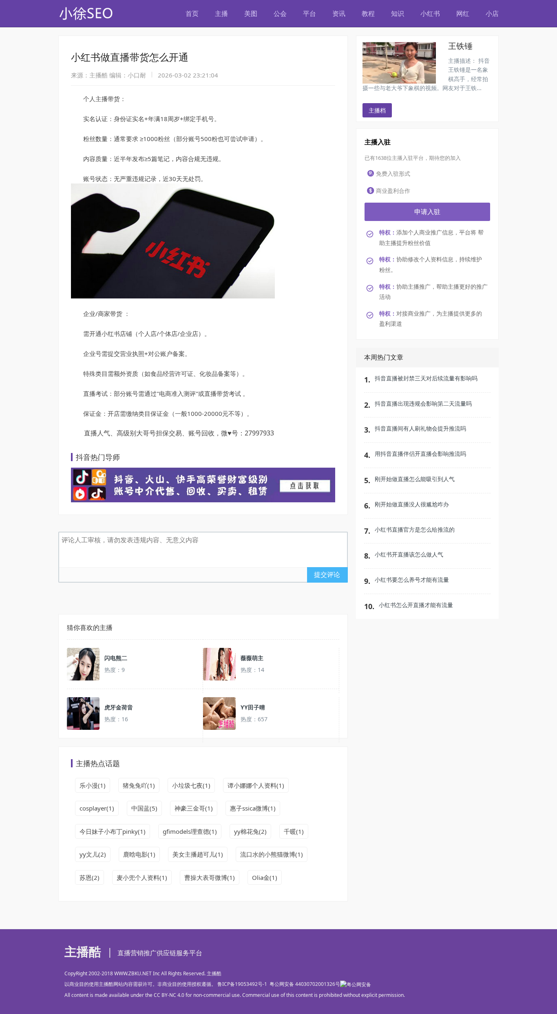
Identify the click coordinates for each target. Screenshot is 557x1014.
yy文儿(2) (93, 854)
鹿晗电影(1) (139, 854)
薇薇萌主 (252, 658)
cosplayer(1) (97, 808)
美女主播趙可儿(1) (197, 854)
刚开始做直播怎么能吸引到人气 (415, 479)
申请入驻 (427, 211)
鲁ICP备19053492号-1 (242, 984)
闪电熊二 (115, 658)
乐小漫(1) (93, 785)
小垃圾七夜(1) (191, 785)
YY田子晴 (253, 707)
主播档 (377, 110)
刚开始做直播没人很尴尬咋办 (412, 504)
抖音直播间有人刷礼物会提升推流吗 (420, 428)
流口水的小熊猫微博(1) (271, 854)
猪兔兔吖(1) (139, 785)
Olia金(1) (264, 877)
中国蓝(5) (144, 808)
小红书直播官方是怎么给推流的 (415, 529)
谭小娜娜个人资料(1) (256, 785)
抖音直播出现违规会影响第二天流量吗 (423, 403)
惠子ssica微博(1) (253, 808)
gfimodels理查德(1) (190, 831)
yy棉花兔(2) (250, 831)
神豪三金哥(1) (194, 808)
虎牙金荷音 (118, 707)
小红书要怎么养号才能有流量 (412, 579)
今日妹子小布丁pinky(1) (113, 831)
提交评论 (327, 574)
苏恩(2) (89, 877)
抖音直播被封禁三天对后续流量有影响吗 (426, 378)
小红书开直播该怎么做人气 (409, 554)
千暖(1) (294, 831)
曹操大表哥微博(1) (209, 877)
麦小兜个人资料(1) (142, 877)
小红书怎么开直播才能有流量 (416, 605)
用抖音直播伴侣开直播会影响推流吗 (420, 453)
